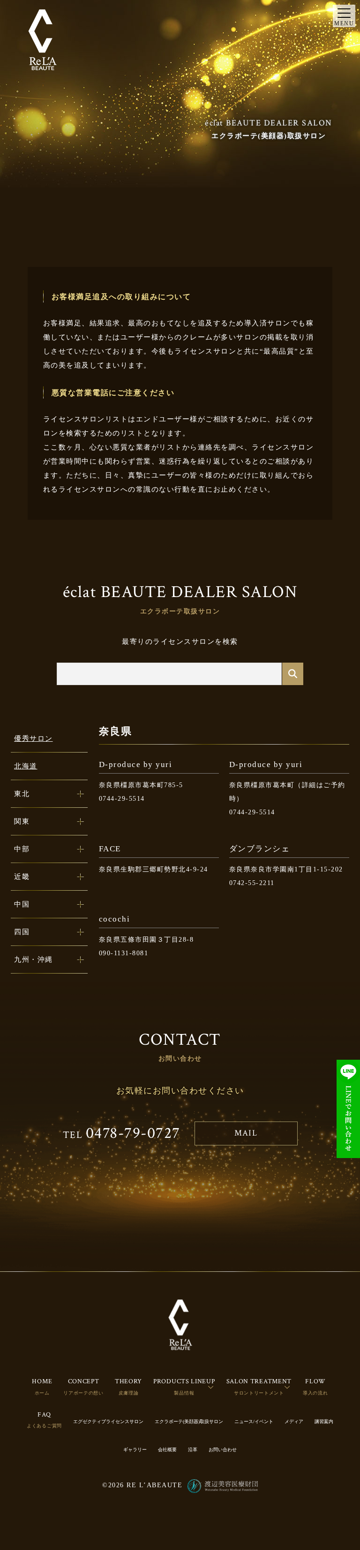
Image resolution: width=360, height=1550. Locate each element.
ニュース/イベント (253, 1421)
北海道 (26, 766)
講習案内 (324, 1421)
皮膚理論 (129, 1392)
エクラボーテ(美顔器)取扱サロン (189, 1421)
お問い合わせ (223, 1449)
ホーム (42, 1392)
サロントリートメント (259, 1392)
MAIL (245, 1133)
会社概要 (167, 1449)
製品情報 (184, 1392)
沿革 (192, 1449)
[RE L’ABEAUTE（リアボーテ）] (42, 39)
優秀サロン (33, 738)
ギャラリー (135, 1449)
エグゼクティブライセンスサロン (108, 1421)
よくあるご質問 (44, 1425)
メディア (294, 1421)
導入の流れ (315, 1392)
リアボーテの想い (83, 1392)
